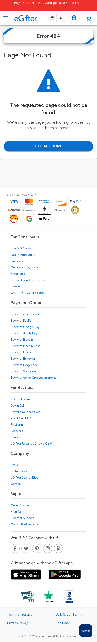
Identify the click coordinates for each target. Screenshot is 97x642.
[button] (74, 18)
